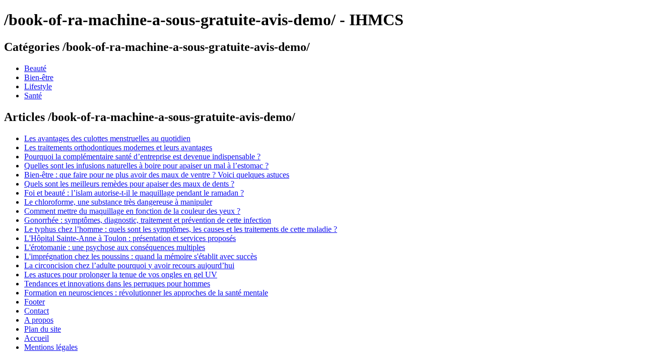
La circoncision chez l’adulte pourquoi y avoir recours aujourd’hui (129, 265)
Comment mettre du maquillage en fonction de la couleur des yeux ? (132, 211)
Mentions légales (51, 347)
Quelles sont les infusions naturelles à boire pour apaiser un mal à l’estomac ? (146, 165)
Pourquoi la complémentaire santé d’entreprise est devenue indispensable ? (142, 156)
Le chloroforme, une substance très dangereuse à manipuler (118, 202)
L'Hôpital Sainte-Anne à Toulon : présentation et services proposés (130, 238)
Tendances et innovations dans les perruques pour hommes (117, 283)
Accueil (36, 338)
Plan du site (42, 329)
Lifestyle (38, 86)
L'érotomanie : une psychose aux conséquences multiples (114, 247)
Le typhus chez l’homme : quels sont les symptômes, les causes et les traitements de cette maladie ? (180, 229)
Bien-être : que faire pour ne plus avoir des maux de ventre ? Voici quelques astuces (156, 174)
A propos (38, 320)
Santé (33, 95)
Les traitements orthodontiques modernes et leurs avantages (118, 147)
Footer (34, 301)
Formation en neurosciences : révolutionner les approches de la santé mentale (146, 292)
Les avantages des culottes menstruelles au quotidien (107, 138)
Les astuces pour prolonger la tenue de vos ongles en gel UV (120, 274)
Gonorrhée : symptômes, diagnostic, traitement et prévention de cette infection (147, 220)
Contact (36, 311)
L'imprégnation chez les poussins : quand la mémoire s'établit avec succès (140, 256)
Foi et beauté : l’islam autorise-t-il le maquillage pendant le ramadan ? (134, 193)
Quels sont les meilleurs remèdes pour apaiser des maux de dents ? (129, 183)
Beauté (35, 68)
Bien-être (38, 77)
